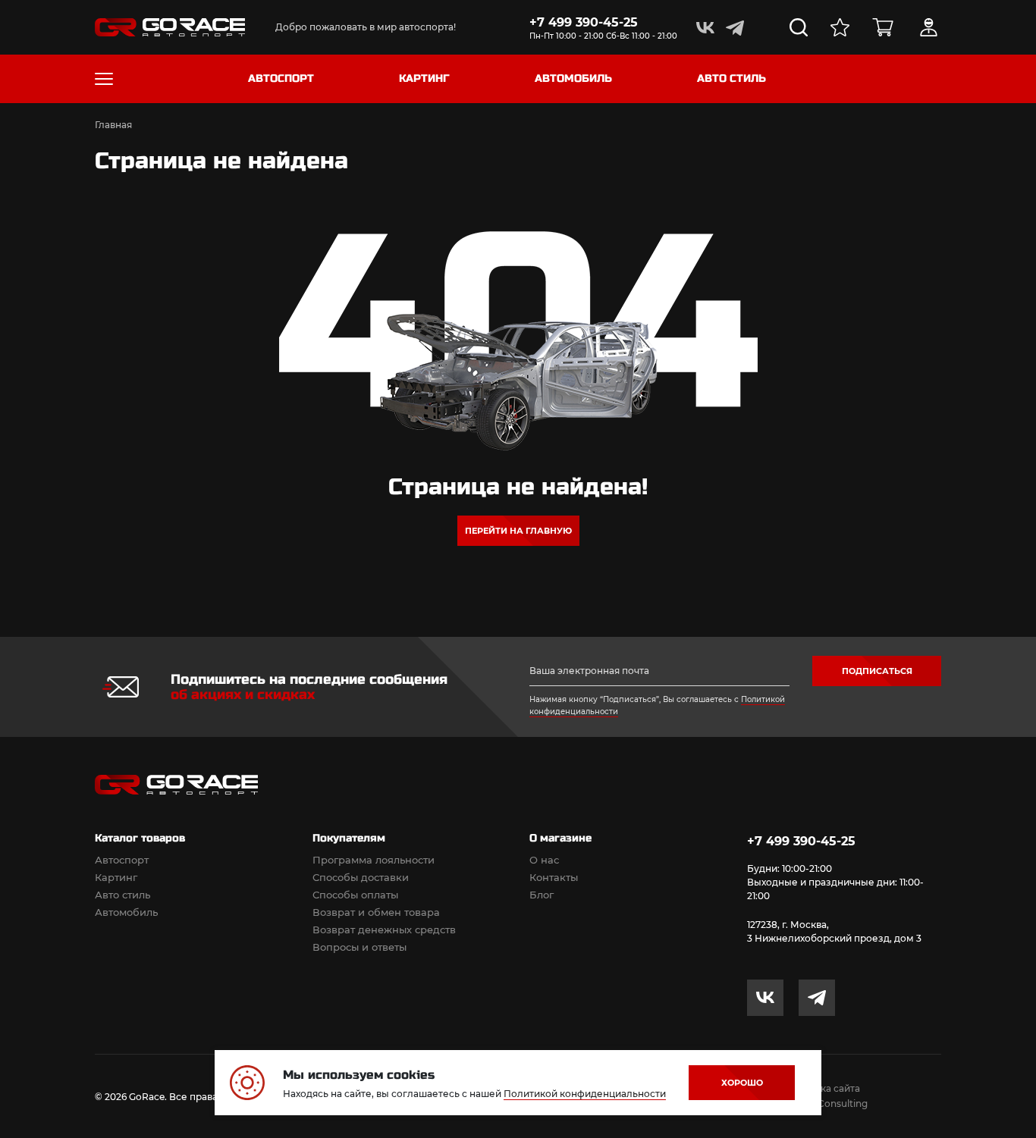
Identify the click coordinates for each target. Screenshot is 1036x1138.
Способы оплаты (355, 895)
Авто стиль (122, 895)
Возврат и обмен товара (376, 912)
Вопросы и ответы (359, 947)
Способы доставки (360, 877)
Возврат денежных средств (384, 929)
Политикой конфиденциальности (585, 1093)
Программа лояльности (373, 860)
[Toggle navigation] (104, 78)
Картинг (116, 877)
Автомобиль (126, 912)
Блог (541, 895)
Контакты (553, 877)
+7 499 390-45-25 (583, 22)
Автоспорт (122, 860)
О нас (544, 860)
